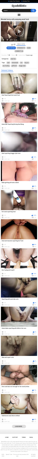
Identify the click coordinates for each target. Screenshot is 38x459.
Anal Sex (13, 59)
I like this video (12, 44)
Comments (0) (19, 51)
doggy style (22, 65)
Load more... (19, 426)
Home (6, 437)
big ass (27, 62)
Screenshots (21, 48)
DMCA (31, 437)
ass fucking (6, 65)
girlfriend (14, 65)
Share (29, 48)
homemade (15, 62)
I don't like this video (14, 44)
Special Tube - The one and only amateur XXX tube (17, 455)
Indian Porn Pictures (15, 1)
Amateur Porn (26, 1)
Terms (24, 437)
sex (21, 62)
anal (8, 62)
